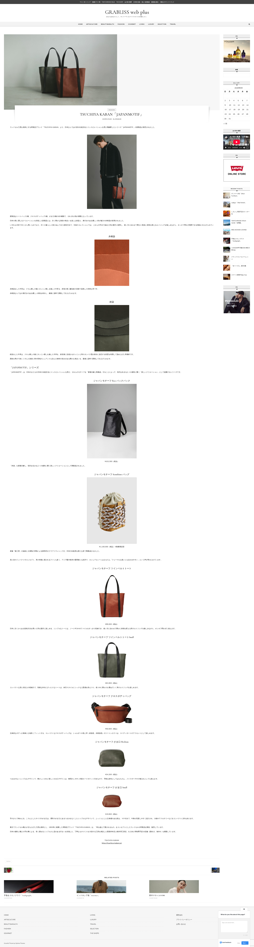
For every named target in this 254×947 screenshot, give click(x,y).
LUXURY (151, 24)
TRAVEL (173, 24)
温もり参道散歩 (146, 2)
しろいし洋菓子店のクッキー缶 (240, 213)
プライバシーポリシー (184, 920)
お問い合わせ (181, 924)
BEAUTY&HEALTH (107, 24)
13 (243, 105)
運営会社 (179, 915)
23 (226, 114)
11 (234, 105)
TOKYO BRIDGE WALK (108, 2)
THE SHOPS (119, 2)
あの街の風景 (128, 2)
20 (243, 110)
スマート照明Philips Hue (239, 275)
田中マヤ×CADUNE (157, 895)
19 (239, 110)
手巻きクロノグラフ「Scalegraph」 (18, 895)
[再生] (226, 148)
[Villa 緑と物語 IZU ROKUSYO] (215, 870)
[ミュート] (244, 148)
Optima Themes (20, 943)
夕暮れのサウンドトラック (167, 2)
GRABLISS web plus (127, 12)
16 (226, 110)
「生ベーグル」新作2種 (238, 266)
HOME (80, 24)
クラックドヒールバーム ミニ (239, 258)
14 (247, 105)
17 (230, 110)
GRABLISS (118, 119)
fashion (8, 861)
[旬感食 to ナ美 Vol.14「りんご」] (8, 870)
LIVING (142, 24)
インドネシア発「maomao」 (88, 895)
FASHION (121, 24)
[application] (236, 142)
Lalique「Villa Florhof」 (238, 203)
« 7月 (225, 124)
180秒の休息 (136, 2)
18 (234, 110)
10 (230, 105)
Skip (238, 943)
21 (247, 110)
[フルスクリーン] (247, 148)
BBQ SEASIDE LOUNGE (239, 230)
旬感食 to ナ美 (96, 2)
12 (239, 105)
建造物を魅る (155, 2)
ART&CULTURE (91, 24)
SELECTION (162, 24)
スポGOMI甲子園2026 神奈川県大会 (240, 249)
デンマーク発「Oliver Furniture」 (238, 195)
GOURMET (132, 24)
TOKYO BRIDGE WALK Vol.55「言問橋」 (238, 222)
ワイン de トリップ (85, 2)
